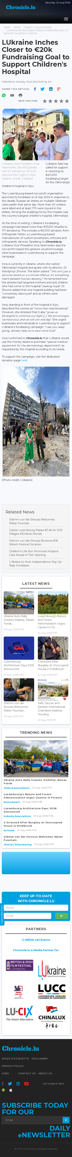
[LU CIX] (20, 1013)
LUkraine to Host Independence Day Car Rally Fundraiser (35, 563)
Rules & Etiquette (15, 1058)
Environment (12, 802)
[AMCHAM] (20, 992)
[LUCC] (52, 991)
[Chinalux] (52, 1018)
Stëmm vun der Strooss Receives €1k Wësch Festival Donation (33, 542)
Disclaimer (40, 1058)
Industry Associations (17, 816)
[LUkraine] (52, 969)
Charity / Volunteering (38, 27)
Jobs (5, 1073)
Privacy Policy (13, 1065)
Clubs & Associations (17, 788)
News (17, 27)
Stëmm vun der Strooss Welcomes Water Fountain (32, 521)
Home (7, 27)
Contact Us (27, 1073)
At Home (9, 830)
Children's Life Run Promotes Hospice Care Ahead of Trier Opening (33, 553)
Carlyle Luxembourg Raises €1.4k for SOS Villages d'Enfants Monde (35, 531)
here (24, 360)
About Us (45, 1073)
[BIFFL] (20, 965)
